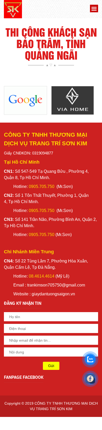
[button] (93, 9)
